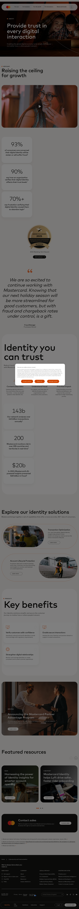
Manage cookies (53, 381)
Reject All (39, 381)
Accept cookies (27, 381)
